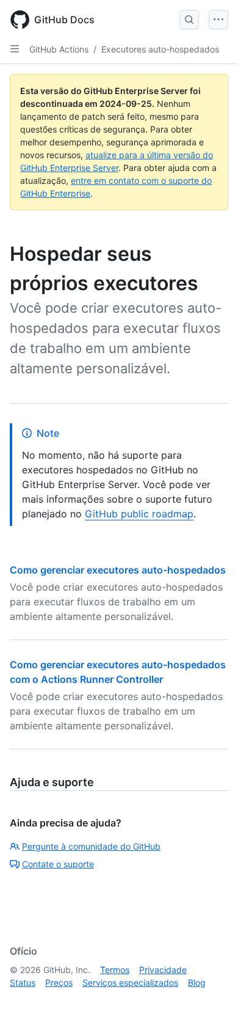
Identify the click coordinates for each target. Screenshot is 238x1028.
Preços (59, 982)
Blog (197, 982)
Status (22, 982)
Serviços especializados (130, 982)
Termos (114, 969)
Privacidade (163, 969)
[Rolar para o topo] (211, 1001)
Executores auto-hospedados (160, 49)
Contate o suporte (58, 864)
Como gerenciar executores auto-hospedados (118, 570)
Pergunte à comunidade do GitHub (91, 846)
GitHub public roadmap (139, 514)
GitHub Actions (58, 49)
